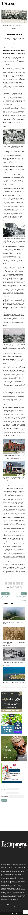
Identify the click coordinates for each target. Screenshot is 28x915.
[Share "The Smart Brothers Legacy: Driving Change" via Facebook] (5, 583)
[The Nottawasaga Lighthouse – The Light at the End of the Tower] (14, 674)
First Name (3, 789)
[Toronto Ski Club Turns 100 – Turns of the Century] (14, 654)
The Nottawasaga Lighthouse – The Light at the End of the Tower (13, 683)
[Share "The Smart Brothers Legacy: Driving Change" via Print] (22, 583)
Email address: (5, 796)
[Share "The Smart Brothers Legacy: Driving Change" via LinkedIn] (16, 583)
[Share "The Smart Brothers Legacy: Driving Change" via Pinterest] (14, 583)
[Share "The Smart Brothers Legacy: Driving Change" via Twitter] (8, 583)
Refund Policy (18, 906)
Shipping (13, 906)
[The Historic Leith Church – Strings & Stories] (14, 613)
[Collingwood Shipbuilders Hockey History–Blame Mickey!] (14, 633)
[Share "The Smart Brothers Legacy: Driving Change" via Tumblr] (11, 583)
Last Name (3, 792)
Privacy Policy (21, 904)
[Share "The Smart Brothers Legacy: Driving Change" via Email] (19, 583)
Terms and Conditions (6, 906)
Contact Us (24, 906)
